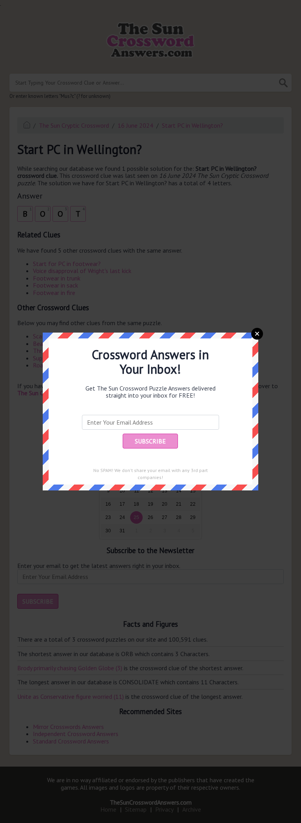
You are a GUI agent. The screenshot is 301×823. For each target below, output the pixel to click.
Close (257, 334)
